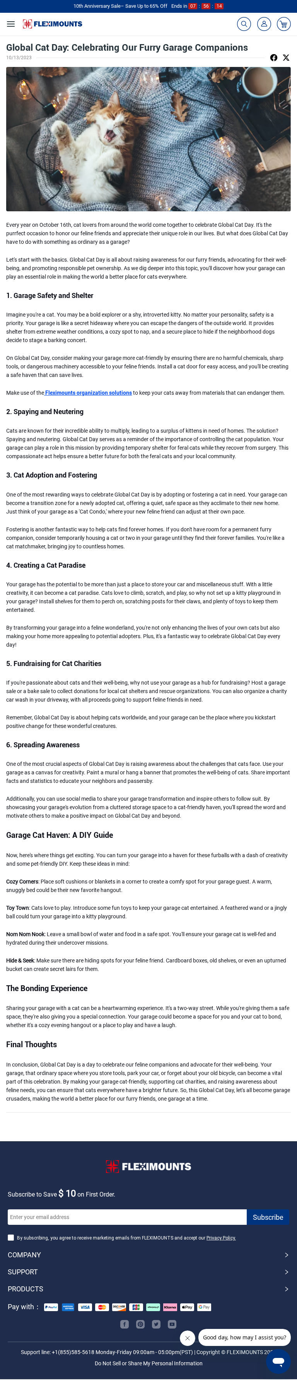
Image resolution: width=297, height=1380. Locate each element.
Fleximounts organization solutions (88, 393)
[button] (148, 1255)
